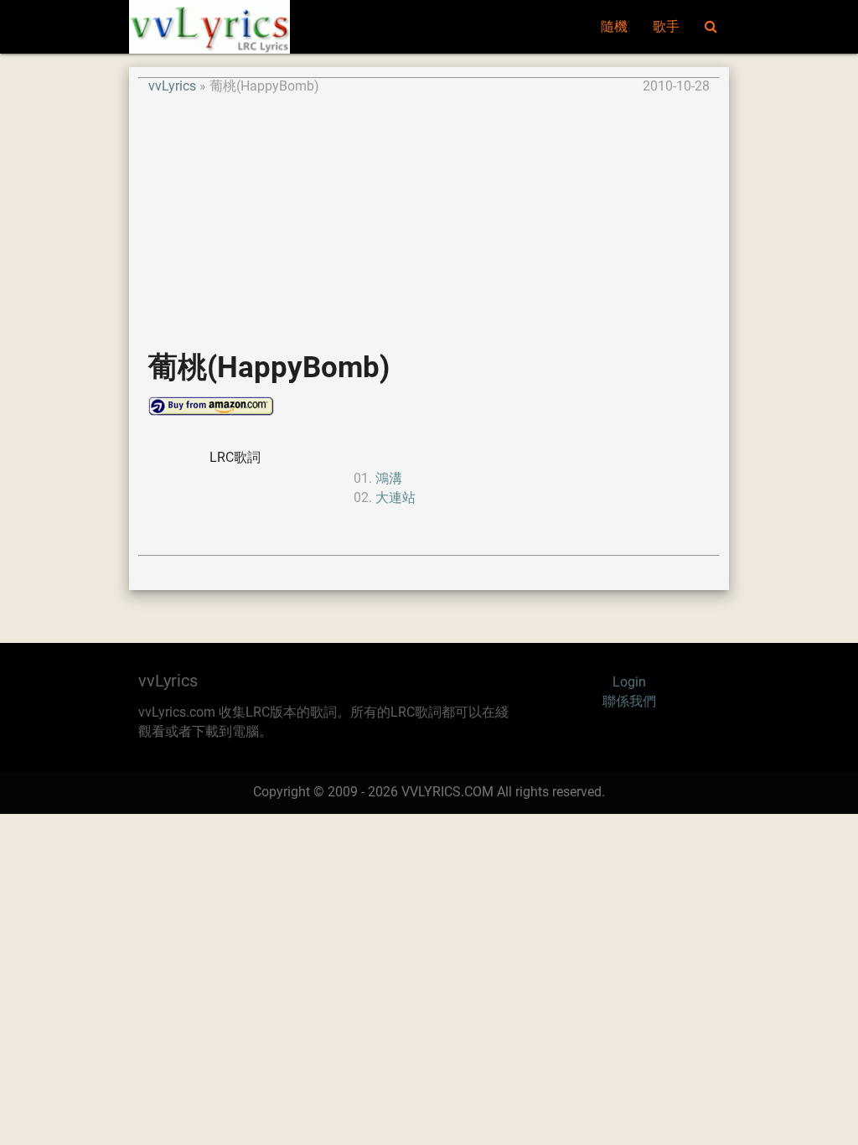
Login (629, 682)
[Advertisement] (429, 214)
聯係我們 (629, 701)
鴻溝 (388, 478)
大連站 (395, 497)
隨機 (614, 26)
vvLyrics (172, 86)
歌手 (666, 26)
